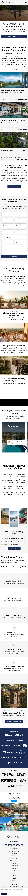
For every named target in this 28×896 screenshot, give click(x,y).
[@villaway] (9, 810)
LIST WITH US (13, 870)
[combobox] (7, 232)
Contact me (13, 256)
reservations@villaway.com (10, 554)
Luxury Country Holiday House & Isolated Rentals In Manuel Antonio (20, 494)
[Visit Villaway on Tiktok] (16, 859)
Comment (5, 246)
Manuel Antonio (4, 92)
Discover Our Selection (13, 36)
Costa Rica (11, 92)
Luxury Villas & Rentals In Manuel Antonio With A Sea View (7, 502)
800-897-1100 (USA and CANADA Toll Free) (13, 550)
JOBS (13, 885)
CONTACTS (13, 873)
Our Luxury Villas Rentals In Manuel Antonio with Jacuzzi (20, 501)
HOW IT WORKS (13, 880)
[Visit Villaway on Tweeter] (13, 859)
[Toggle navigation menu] (25, 2)
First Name (5, 218)
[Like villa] (25, 73)
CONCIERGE (13, 868)
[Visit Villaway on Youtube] (19, 859)
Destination (5, 213)
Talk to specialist (13, 558)
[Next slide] (24, 460)
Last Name (18, 218)
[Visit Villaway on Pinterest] (21, 859)
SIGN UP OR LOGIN (13, 875)
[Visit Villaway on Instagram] (11, 859)
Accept (4, 893)
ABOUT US (13, 883)
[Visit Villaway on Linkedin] (8, 859)
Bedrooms (18, 230)
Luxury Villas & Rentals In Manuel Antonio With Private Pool (7, 480)
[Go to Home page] (7, 2)
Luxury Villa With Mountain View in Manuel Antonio (20, 487)
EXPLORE (13, 878)
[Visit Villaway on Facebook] (5, 859)
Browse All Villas (13, 186)
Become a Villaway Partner (13, 733)
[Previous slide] (2, 460)
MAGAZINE (13, 863)
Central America (18, 92)
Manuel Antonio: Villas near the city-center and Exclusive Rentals (7, 487)
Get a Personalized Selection (13, 39)
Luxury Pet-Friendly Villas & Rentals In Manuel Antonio (7, 493)
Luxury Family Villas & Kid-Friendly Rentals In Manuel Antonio (20, 480)
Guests (4, 230)
